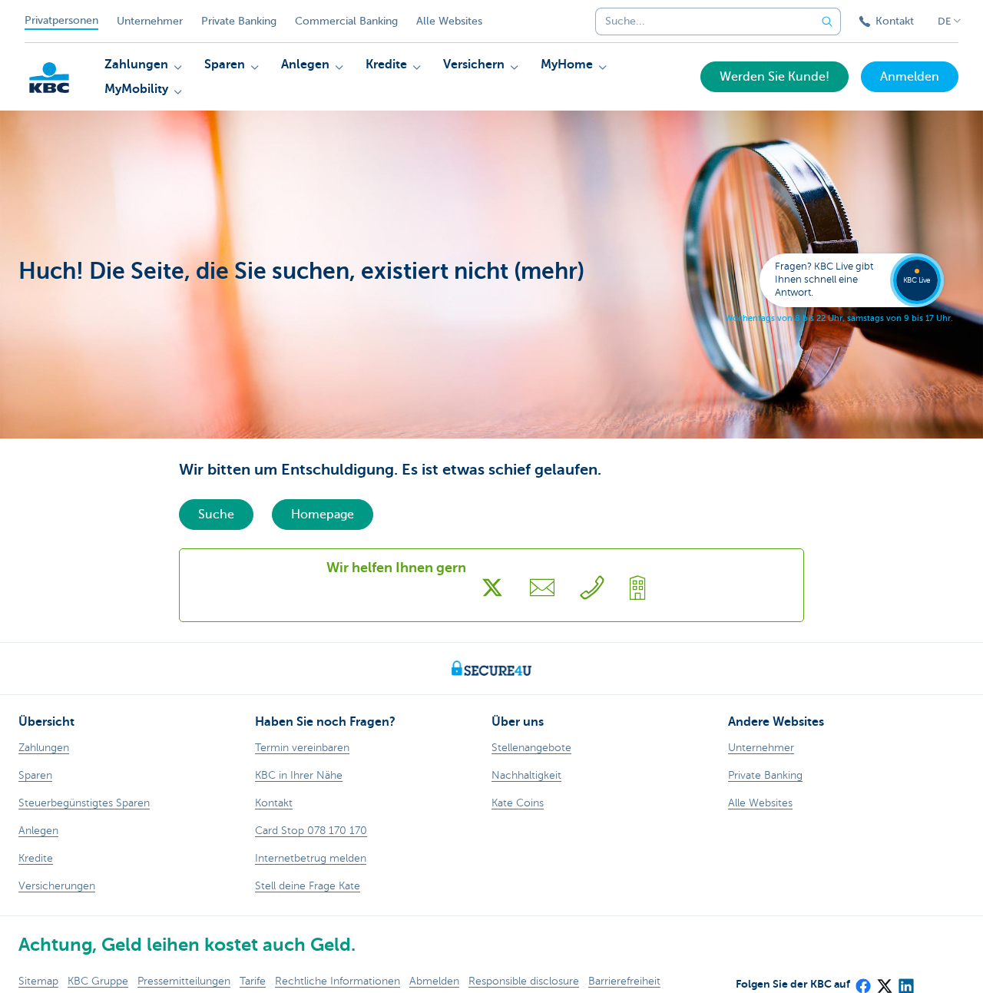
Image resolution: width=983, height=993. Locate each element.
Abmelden (434, 981)
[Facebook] (862, 980)
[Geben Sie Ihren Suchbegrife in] (827, 21)
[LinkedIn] (905, 980)
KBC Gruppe (98, 981)
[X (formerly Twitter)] (884, 980)
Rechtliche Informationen (337, 981)
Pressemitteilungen (183, 981)
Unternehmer (150, 21)
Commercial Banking (346, 21)
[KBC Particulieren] (49, 77)
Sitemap (38, 981)
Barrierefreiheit (624, 981)
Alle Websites (449, 21)
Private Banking (238, 21)
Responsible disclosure (523, 981)
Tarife (253, 981)
